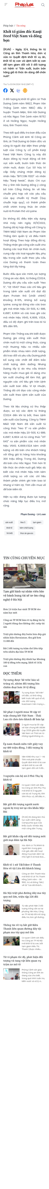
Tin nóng (21, 25)
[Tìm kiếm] (43, 5)
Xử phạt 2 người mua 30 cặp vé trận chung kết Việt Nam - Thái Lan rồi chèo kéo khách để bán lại (23, 715)
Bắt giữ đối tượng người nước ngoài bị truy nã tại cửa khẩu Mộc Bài (23, 808)
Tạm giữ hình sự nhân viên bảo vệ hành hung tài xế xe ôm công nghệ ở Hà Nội (24, 595)
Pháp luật (8, 25)
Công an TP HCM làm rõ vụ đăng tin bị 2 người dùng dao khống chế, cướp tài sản (24, 623)
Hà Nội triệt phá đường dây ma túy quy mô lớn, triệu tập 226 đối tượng (24, 896)
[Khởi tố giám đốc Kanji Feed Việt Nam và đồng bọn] (24, 5)
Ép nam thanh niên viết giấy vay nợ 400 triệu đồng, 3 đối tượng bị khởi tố (23, 747)
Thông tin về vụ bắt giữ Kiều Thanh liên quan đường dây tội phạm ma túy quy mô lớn (22, 928)
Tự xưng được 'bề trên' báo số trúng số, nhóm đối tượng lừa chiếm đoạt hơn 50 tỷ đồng (21, 683)
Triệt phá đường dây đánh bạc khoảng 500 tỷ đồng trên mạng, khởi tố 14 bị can (24, 662)
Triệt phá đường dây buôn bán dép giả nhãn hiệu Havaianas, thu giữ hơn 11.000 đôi (24, 638)
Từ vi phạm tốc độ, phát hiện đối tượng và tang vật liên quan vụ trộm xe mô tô (23, 960)
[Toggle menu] (6, 4)
